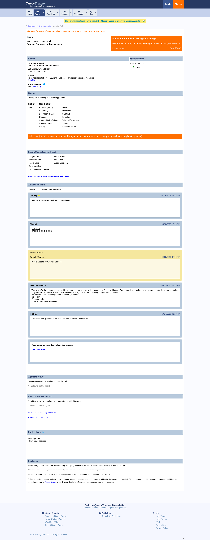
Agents (37, 14)
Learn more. (118, 48)
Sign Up (178, 4)
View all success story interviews (42, 413)
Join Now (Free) (38, 349)
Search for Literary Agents (56, 516)
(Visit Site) (36, 87)
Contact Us (161, 525)
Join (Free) (175, 48)
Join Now (32, 80)
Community (78, 14)
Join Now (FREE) (37, 136)
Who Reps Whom (52, 522)
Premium (64, 14)
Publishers (51, 14)
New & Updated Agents (55, 519)
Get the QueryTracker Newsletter (105, 505)
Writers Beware (50, 482)
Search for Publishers (111, 516)
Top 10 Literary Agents (54, 525)
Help (91, 14)
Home (29, 14)
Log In (168, 4)
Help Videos (161, 519)
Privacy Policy (162, 528)
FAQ (158, 522)
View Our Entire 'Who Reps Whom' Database (48, 176)
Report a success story (38, 417)
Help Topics (161, 516)
